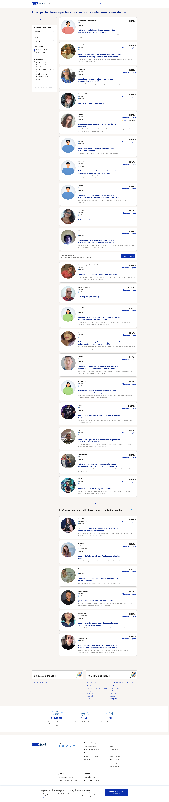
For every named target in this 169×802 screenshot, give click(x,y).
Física (88, 699)
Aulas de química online (40, 682)
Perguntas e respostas (91, 780)
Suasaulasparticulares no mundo (121, 763)
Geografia (113, 699)
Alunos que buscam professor (69, 780)
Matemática (90, 685)
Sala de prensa (114, 766)
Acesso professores (116, 753)
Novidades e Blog (90, 777)
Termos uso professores (92, 753)
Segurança (87, 759)
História (112, 691)
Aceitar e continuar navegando (116, 792)
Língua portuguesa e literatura (96, 688)
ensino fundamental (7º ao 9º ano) (121, 682)
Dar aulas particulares (103, 4)
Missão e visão (114, 759)
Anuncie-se (120, 4)
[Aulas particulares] (38, 6)
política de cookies (47, 798)
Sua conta (130, 4)
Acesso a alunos (115, 756)
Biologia (89, 691)
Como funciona (115, 749)
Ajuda (111, 746)
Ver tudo (134, 510)
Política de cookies (90, 746)
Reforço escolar (91, 682)
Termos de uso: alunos (91, 756)
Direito (112, 696)
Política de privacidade (91, 749)
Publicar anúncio (128, 256)
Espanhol (89, 696)
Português (89, 693)
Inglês (112, 685)
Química (113, 693)
